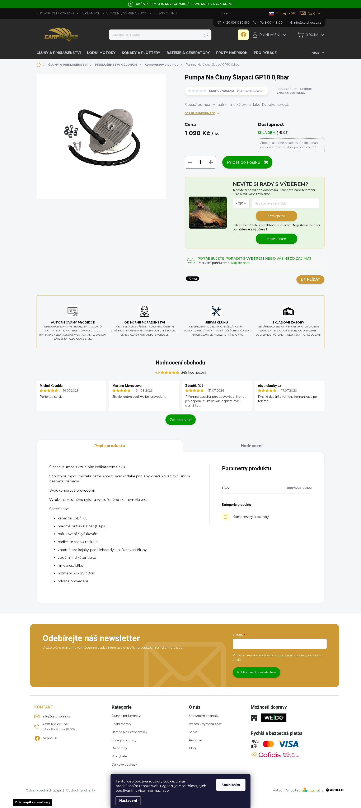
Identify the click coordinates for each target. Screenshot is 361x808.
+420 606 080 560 (56, 724)
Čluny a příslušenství (126, 716)
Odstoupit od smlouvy (32, 802)
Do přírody (119, 748)
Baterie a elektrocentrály (129, 732)
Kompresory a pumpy (251, 517)
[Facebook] (243, 34)
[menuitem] (60, 53)
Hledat (206, 35)
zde (166, 791)
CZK (311, 13)
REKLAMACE (90, 13)
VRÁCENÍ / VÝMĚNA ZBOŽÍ (126, 13)
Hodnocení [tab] (251, 446)
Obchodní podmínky (81, 790)
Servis (193, 732)
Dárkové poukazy (124, 764)
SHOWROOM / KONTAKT (55, 13)
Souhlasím (230, 785)
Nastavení (128, 801)
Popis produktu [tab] (109, 446)
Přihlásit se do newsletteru (256, 672)
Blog (192, 748)
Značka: (291, 93)
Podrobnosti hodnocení (251, 90)
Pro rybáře (119, 756)
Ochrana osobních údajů (43, 790)
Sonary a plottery (124, 740)
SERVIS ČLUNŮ (165, 13)
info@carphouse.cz (56, 716)
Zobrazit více (180, 420)
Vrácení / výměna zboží (205, 724)
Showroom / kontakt (204, 716)
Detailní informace (200, 113)
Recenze (195, 740)
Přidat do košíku (243, 162)
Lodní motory (121, 724)
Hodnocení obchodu (180, 362)
